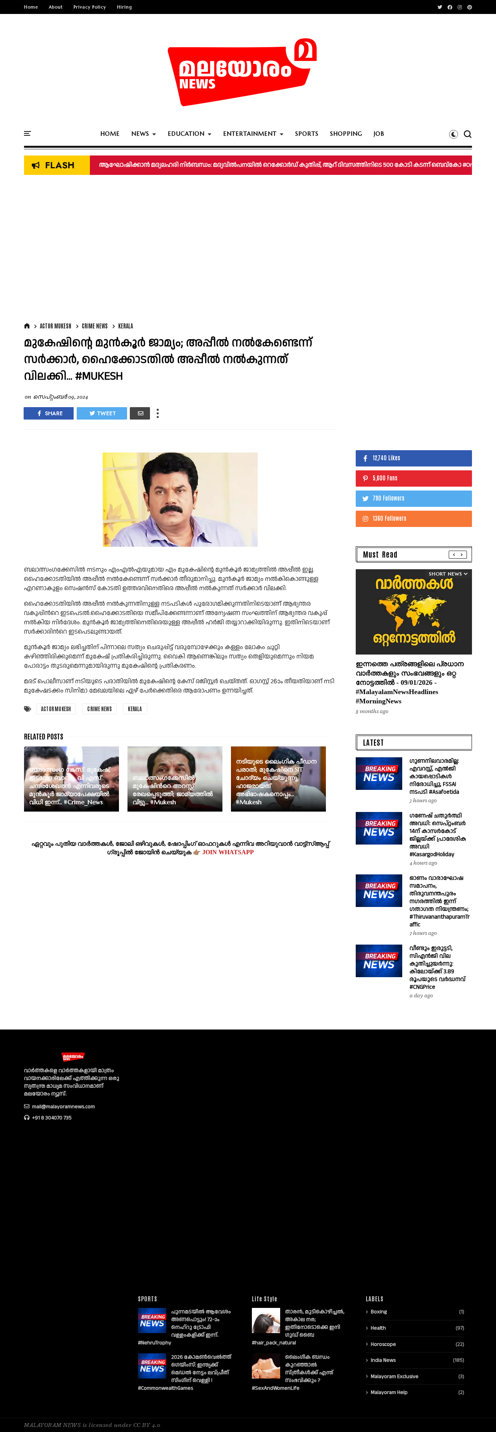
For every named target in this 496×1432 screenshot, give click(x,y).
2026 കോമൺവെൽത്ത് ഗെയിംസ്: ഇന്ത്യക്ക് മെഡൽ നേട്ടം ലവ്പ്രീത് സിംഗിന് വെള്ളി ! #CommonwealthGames (184, 1372)
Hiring (124, 7)
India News (383, 1360)
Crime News (95, 325)
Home (31, 7)
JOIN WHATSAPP (228, 852)
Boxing (379, 1312)
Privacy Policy (90, 7)
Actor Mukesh (55, 325)
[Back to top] (476, 1413)
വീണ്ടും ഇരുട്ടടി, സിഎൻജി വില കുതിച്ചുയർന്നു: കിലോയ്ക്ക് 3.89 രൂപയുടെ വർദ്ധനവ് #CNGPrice (437, 967)
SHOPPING (346, 133)
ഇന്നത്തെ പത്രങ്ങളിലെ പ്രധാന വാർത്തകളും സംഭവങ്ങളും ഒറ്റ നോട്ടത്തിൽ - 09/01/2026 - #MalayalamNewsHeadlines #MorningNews (410, 682)
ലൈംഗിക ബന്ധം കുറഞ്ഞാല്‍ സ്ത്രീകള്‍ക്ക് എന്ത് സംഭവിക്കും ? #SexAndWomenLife (292, 1372)
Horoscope (383, 1344)
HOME (110, 133)
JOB (379, 133)
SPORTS (307, 133)
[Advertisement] (180, 250)
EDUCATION (186, 133)
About (56, 7)
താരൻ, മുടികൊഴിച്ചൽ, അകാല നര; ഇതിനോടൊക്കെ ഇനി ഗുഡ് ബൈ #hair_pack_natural (298, 1327)
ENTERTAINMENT (250, 133)
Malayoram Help (389, 1392)
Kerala (125, 325)
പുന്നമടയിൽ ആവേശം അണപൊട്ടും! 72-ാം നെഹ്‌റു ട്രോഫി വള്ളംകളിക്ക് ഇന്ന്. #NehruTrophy (184, 1327)
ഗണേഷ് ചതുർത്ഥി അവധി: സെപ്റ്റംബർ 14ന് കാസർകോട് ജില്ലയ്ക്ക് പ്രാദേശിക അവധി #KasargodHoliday (438, 835)
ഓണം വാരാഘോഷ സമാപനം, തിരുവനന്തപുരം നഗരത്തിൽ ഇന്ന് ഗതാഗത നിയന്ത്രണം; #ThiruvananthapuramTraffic (440, 901)
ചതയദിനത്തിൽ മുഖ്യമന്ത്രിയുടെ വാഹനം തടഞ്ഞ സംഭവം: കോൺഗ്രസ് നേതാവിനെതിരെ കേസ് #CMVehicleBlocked (260, 165)
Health (378, 1328)
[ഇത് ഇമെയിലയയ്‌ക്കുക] (140, 413)
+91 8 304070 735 (51, 1118)
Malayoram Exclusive (394, 1376)
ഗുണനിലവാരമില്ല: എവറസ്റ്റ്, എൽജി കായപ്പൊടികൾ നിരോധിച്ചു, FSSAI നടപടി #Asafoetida (434, 776)
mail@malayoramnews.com (63, 1107)
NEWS (140, 133)
